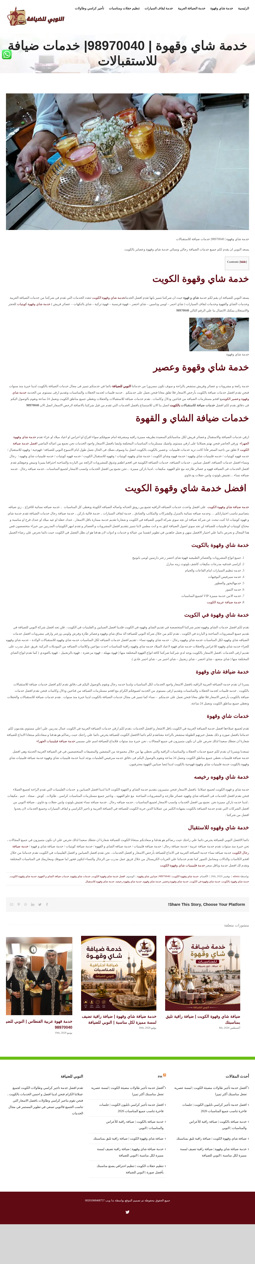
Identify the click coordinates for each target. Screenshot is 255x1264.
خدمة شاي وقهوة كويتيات (33, 304)
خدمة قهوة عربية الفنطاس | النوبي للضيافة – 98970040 (35, 976)
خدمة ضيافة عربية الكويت (224, 602)
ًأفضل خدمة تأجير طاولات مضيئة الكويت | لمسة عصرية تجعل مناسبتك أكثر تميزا (127, 1091)
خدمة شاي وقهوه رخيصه (221, 777)
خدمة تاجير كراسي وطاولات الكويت (44, 1087)
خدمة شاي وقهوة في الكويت (216, 615)
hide (243, 261)
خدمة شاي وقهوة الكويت (200, 278)
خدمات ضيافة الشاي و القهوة (53, 876)
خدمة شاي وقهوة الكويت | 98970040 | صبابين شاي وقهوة (168, 876)
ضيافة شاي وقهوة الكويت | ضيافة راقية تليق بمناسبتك (203, 973)
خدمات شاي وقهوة (228, 716)
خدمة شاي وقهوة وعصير (201, 367)
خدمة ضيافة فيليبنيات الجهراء (55, 741)
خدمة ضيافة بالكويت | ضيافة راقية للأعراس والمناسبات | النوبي (135, 1125)
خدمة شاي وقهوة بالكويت (220, 545)
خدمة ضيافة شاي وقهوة (222, 672)
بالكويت (175, 405)
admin (236, 876)
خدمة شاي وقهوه (152, 881)
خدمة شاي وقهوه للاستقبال (218, 827)
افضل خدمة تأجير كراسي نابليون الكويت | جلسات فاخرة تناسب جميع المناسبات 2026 (131, 1108)
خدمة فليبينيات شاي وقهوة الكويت (182, 865)
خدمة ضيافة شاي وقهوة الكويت (228, 507)
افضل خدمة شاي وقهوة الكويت (187, 488)
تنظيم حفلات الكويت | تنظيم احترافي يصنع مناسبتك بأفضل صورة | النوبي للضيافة (130, 1169)
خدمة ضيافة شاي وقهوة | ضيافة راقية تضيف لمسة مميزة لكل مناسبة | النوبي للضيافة (119, 973)
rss (160, 1076)
